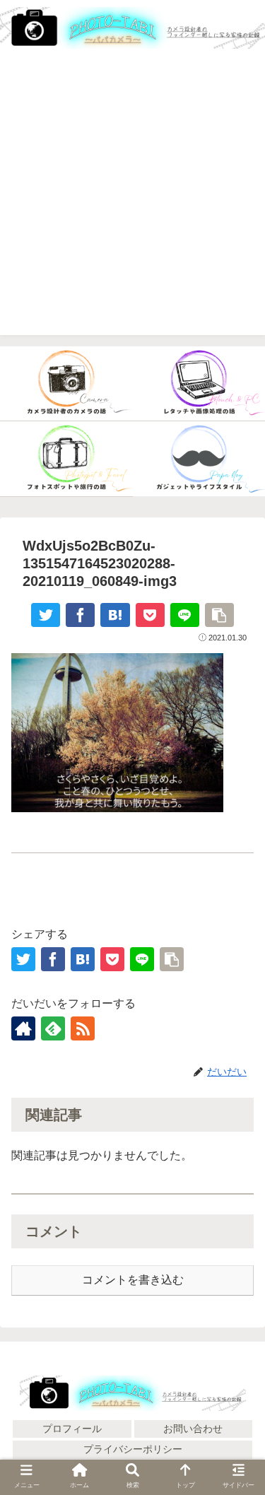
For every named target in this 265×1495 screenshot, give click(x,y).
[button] (236, 1443)
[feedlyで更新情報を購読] (53, 1028)
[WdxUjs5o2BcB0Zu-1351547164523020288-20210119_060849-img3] (114, 615)
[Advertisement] (132, 202)
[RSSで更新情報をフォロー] (83, 1028)
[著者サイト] (23, 1028)
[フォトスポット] (66, 458)
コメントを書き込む (133, 1280)
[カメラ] (66, 383)
